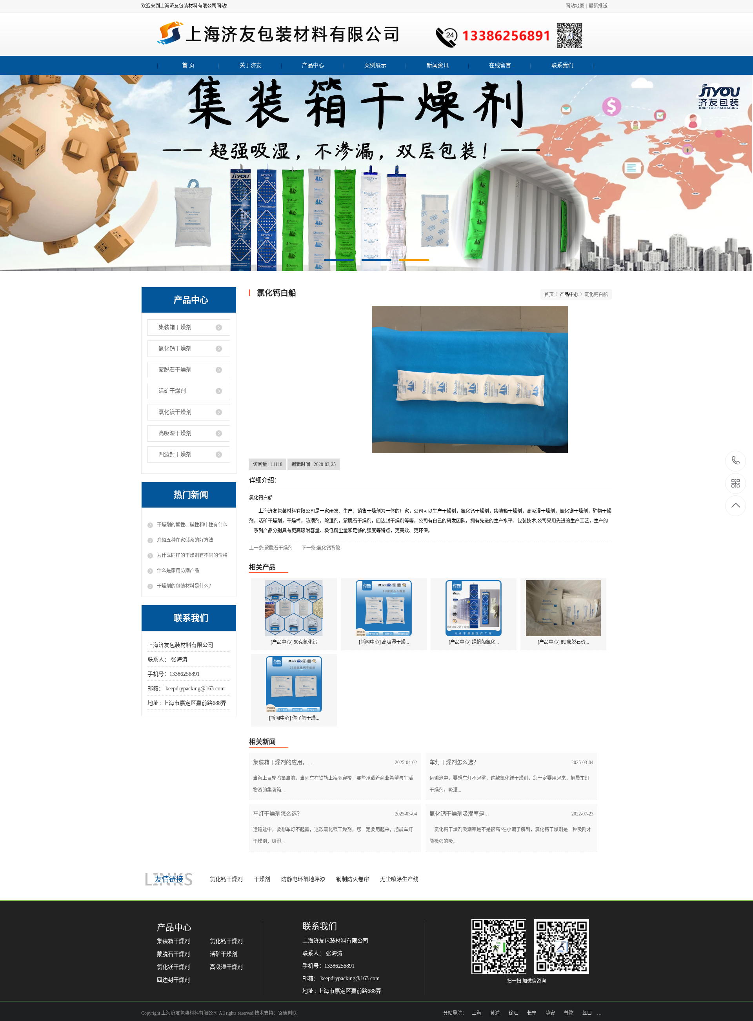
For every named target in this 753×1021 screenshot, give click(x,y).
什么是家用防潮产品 (178, 570)
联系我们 (562, 65)
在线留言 (500, 65)
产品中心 (313, 65)
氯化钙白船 (596, 294)
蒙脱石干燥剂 (174, 370)
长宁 (532, 1013)
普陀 (568, 1013)
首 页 (188, 65)
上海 (476, 1013)
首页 (549, 294)
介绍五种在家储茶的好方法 (185, 540)
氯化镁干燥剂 (174, 412)
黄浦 (495, 1013)
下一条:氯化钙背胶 (321, 548)
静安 (550, 1013)
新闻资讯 (438, 65)
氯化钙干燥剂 (174, 348)
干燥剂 (262, 879)
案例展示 (375, 65)
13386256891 (736, 461)
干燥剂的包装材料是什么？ (185, 586)
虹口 (587, 1013)
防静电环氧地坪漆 (303, 879)
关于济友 (251, 65)
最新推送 (598, 6)
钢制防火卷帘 (352, 879)
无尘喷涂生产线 (399, 879)
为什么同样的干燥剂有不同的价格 (192, 555)
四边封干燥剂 (174, 454)
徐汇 (513, 1013)
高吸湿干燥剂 (174, 433)
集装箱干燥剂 (174, 327)
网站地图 (575, 6)
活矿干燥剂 (172, 391)
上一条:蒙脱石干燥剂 (271, 548)
